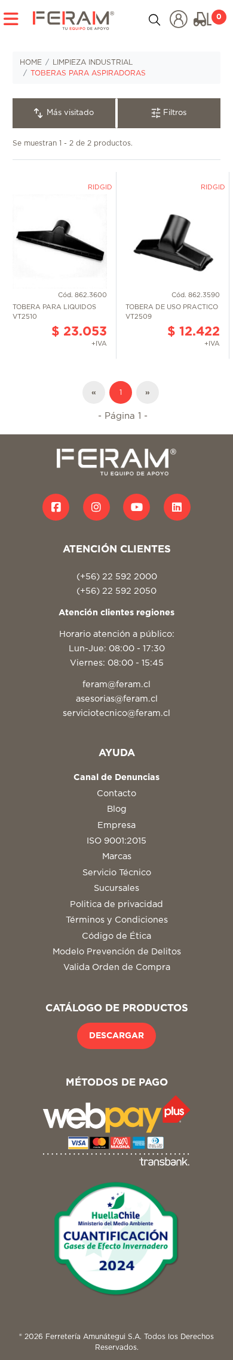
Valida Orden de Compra (116, 967)
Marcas (116, 856)
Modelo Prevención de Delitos (117, 951)
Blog (117, 809)
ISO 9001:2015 (116, 840)
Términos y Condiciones (117, 919)
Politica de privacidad (116, 904)
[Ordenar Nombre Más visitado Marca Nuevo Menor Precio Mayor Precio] (64, 113)
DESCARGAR (116, 1036)
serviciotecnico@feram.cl (116, 713)
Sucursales (116, 888)
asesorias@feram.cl (117, 698)
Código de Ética (116, 936)
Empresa (116, 825)
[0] (202, 19)
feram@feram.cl (116, 684)
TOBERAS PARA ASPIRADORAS (88, 73)
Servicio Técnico (116, 872)
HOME (31, 62)
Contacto (116, 793)
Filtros (173, 113)
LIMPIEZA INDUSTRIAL (93, 62)
